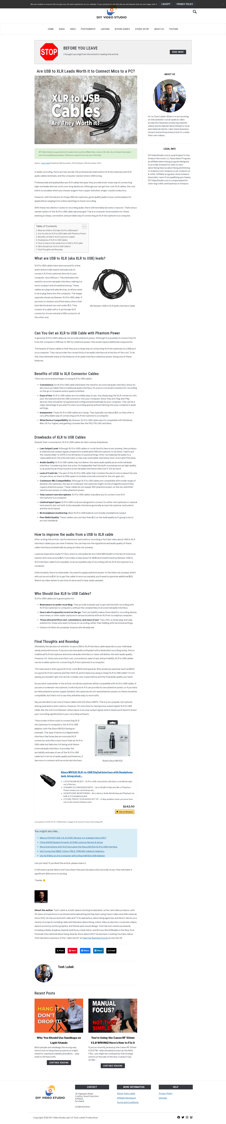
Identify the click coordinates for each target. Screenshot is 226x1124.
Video (73, 29)
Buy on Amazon (126, 812)
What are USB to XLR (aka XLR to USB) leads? (58, 230)
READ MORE (178, 52)
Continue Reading (59, 1062)
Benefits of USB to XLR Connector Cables (56, 237)
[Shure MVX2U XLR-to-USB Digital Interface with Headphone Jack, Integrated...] (47, 780)
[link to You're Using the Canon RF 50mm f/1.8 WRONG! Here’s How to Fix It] (112, 1016)
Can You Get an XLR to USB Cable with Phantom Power (62, 233)
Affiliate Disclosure (126, 1098)
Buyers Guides (122, 29)
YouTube (173, 29)
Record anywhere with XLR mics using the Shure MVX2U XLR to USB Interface (78, 847)
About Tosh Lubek (126, 1093)
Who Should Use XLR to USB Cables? (54, 246)
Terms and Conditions (128, 1102)
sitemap (163, 1098)
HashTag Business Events (95, 938)
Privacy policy (185, 4)
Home (51, 29)
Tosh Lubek (45, 163)
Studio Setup (142, 29)
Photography (88, 29)
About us (159, 29)
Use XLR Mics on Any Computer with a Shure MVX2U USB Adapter (72, 855)
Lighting (105, 29)
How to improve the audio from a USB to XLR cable (60, 243)
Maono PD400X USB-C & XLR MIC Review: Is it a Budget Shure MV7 (73, 838)
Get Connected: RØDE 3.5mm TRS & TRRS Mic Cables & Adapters (72, 851)
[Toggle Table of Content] (83, 226)
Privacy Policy (166, 1093)
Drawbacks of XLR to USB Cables (52, 240)
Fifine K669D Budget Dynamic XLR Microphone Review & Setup (71, 842)
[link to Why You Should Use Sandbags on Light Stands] (59, 1016)
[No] (222, 4)
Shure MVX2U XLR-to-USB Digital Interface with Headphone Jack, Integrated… (97, 774)
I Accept (165, 4)
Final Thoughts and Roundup (50, 249)
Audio (62, 29)
